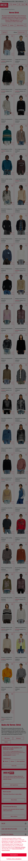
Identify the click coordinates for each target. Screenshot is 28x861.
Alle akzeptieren (14, 854)
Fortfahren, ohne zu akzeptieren (14, 858)
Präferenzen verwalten (20, 847)
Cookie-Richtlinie (6, 850)
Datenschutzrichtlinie (17, 848)
